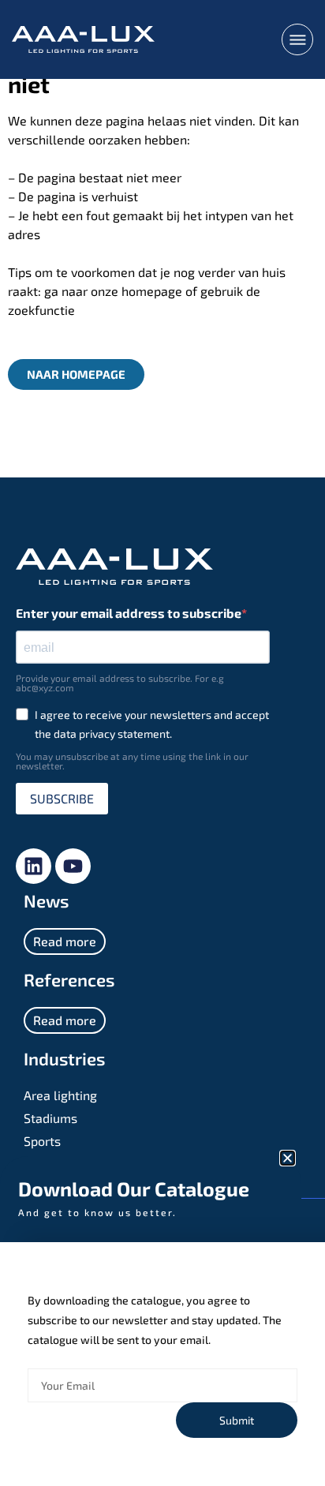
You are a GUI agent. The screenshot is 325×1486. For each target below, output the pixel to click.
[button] (287, 1158)
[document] (162, 743)
